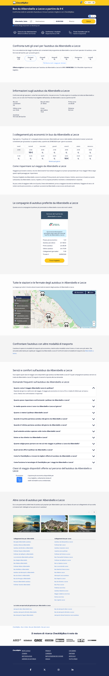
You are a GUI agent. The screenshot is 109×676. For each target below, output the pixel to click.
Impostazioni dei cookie (54, 656)
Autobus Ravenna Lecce (61, 591)
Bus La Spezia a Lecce (60, 563)
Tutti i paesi (73, 659)
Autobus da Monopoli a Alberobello (24, 572)
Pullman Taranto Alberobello (22, 584)
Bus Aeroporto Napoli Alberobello (23, 615)
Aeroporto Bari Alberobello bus (23, 609)
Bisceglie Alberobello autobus (22, 542)
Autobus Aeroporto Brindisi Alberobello (25, 612)
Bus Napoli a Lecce (59, 578)
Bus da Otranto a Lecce (61, 581)
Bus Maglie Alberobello (20, 560)
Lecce (91, 292)
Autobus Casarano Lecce (61, 548)
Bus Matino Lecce (59, 572)
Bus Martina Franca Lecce (61, 569)
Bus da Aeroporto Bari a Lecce (63, 609)
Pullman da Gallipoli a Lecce (62, 560)
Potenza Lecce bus (59, 588)
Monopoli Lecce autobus (61, 575)
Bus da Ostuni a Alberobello (22, 575)
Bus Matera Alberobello (20, 563)
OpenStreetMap (86, 327)
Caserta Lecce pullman (61, 551)
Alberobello (79, 292)
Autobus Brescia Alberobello (22, 545)
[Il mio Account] (80, 2)
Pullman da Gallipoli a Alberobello (23, 554)
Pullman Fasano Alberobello (22, 551)
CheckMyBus (16, 627)
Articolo (72, 656)
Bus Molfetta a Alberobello (21, 569)
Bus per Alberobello (34, 627)
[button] (48, 316)
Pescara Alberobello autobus (22, 581)
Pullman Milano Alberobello (22, 566)
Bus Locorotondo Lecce (61, 566)
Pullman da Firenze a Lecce (62, 554)
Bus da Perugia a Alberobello (22, 578)
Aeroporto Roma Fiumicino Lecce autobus (66, 615)
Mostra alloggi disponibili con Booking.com (27, 25)
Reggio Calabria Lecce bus (62, 594)
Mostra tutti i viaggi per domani (55, 63)
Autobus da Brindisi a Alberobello (23, 548)
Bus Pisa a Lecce (59, 584)
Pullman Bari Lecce (59, 545)
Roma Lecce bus (59, 597)
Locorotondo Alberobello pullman (23, 557)
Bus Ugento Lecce (59, 600)
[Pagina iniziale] (20, 2)
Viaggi (47, 659)
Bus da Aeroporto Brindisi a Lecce (64, 612)
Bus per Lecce (45, 627)
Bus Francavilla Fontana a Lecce (63, 557)
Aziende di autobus (29, 659)
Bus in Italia (24, 627)
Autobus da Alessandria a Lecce (63, 542)
